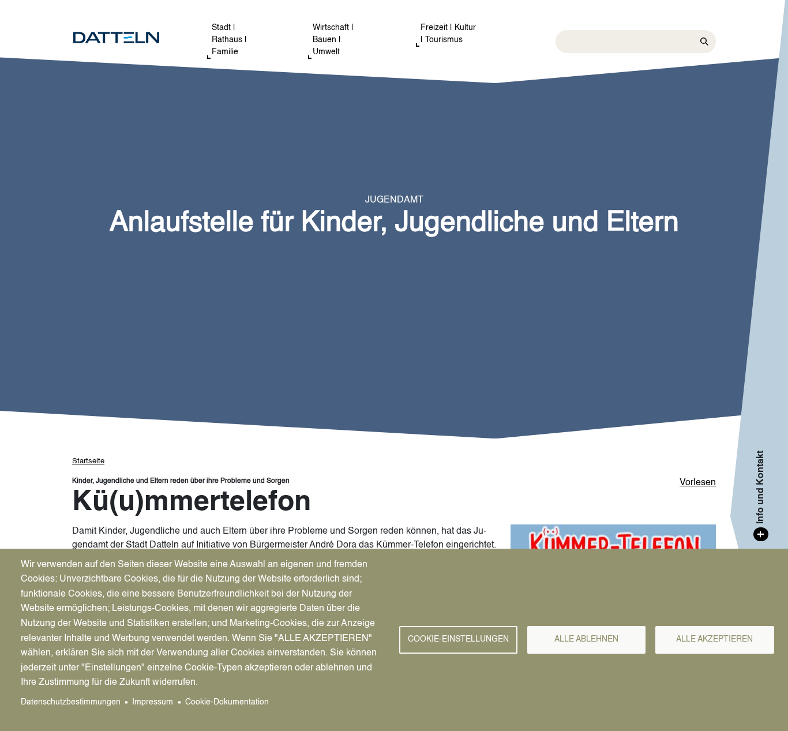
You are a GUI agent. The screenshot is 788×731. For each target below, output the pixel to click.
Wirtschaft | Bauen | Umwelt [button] (333, 40)
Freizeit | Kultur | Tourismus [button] (448, 34)
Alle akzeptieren (714, 639)
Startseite (88, 461)
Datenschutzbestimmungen (71, 702)
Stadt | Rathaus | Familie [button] (229, 40)
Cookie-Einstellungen (458, 639)
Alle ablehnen (586, 639)
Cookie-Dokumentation (227, 702)
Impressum (152, 702)
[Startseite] (127, 38)
